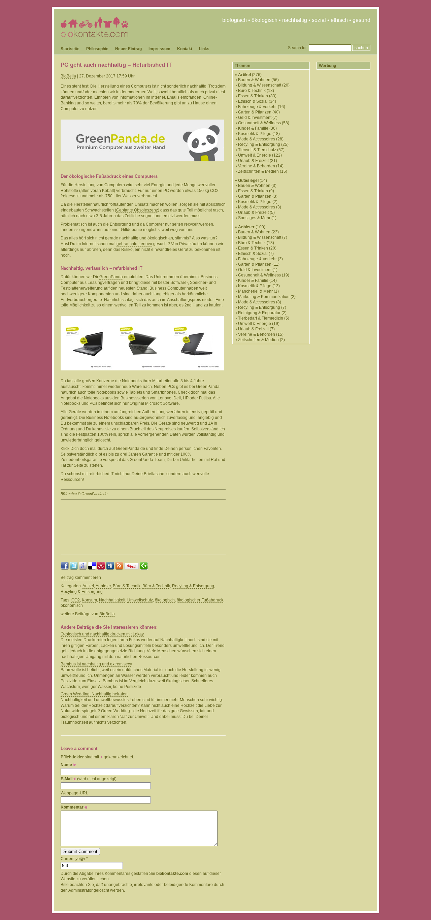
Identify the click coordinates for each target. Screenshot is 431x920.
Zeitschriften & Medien (258, 171)
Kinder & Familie (253, 128)
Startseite (70, 48)
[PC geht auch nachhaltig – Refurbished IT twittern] (74, 568)
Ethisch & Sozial (253, 101)
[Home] (94, 35)
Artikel (88, 586)
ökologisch (165, 600)
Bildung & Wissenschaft (259, 85)
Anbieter (103, 586)
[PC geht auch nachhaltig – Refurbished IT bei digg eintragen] (110, 568)
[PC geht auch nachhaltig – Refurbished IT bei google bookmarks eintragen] (83, 568)
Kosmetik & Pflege (254, 133)
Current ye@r (74, 859)
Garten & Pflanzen (254, 112)
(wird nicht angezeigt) (89, 779)
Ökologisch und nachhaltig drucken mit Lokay (102, 634)
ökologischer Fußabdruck (200, 600)
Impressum (159, 48)
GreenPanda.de (130, 448)
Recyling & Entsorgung (193, 586)
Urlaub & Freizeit (253, 160)
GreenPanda (111, 276)
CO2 (75, 600)
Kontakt (184, 48)
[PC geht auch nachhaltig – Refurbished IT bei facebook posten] (65, 568)
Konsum (89, 600)
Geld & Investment (254, 117)
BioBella (68, 76)
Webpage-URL (74, 793)
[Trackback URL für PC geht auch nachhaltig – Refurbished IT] (144, 568)
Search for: (298, 47)
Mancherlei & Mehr (255, 291)
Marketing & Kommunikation (264, 296)
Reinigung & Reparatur (259, 312)
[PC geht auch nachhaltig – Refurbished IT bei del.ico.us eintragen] (92, 568)
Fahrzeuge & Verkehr (257, 106)
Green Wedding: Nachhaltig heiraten (94, 694)
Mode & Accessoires (256, 139)
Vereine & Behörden (256, 166)
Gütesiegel (248, 180)
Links (204, 48)
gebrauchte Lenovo (134, 243)
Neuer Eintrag (128, 48)
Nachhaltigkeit (112, 600)
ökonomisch (72, 605)
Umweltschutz (140, 600)
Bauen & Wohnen (254, 79)
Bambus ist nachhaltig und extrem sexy (96, 664)
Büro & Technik (126, 586)
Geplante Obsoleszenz (137, 210)
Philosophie (97, 48)
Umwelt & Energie (254, 155)
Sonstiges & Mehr (254, 218)
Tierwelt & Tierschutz (257, 149)
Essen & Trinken (253, 96)
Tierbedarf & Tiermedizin (260, 318)
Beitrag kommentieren (81, 577)
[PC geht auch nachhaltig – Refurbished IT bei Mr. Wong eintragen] (101, 568)
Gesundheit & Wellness (259, 123)
